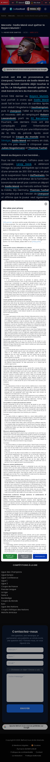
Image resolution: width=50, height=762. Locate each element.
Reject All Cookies (25, 556)
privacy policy (36, 241)
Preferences (40, 556)
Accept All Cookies (10, 556)
